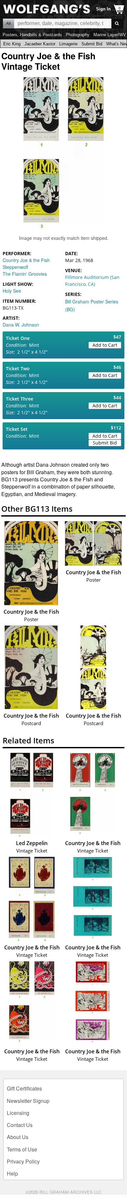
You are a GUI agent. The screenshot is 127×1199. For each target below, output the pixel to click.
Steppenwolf (15, 267)
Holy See (12, 290)
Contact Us (20, 1125)
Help (12, 1173)
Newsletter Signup (28, 1100)
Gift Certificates (24, 1088)
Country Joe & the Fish (26, 260)
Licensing (18, 1113)
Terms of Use (22, 1149)
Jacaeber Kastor (39, 43)
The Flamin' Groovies (25, 274)
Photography (78, 34)
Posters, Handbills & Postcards (32, 34)
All (8, 23)
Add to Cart (104, 345)
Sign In (103, 9)
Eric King (12, 43)
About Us (17, 1137)
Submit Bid (91, 43)
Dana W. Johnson (21, 324)
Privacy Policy (23, 1161)
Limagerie (68, 43)
